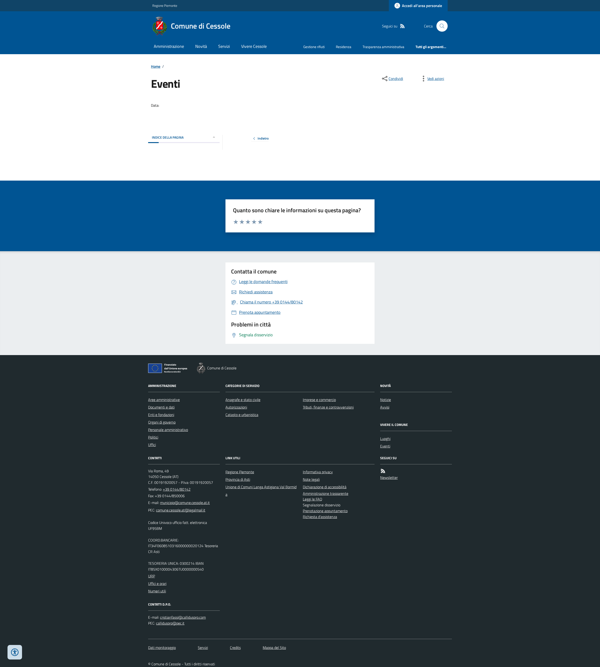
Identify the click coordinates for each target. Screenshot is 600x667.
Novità (201, 46)
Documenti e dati (161, 407)
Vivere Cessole (254, 46)
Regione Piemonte (164, 5)
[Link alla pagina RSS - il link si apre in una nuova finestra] (402, 26)
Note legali (311, 479)
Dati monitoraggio (162, 647)
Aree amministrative (164, 399)
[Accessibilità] (15, 652)
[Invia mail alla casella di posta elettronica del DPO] (183, 617)
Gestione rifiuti (314, 46)
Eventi (385, 446)
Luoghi (385, 438)
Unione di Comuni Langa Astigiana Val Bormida (260, 490)
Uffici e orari (157, 583)
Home (155, 66)
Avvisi (384, 407)
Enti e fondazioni (161, 414)
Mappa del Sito (274, 647)
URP (151, 576)
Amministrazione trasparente (325, 493)
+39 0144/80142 (177, 489)
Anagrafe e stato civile (242, 399)
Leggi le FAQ (312, 499)
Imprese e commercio (319, 399)
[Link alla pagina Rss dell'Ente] (383, 471)
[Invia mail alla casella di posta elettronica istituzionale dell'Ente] (185, 502)
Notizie (385, 399)
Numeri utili (157, 591)
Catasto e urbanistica (241, 414)
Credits (235, 647)
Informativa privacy (318, 472)
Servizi (224, 46)
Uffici (152, 444)
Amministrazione (169, 46)
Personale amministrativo (168, 429)
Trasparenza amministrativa (383, 46)
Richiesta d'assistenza (320, 516)
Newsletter (389, 477)
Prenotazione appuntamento (325, 511)
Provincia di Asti (237, 479)
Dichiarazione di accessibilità (324, 487)
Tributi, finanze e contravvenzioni (328, 407)
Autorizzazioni (236, 407)
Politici (153, 437)
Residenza (343, 46)
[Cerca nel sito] (440, 26)
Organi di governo (162, 422)
